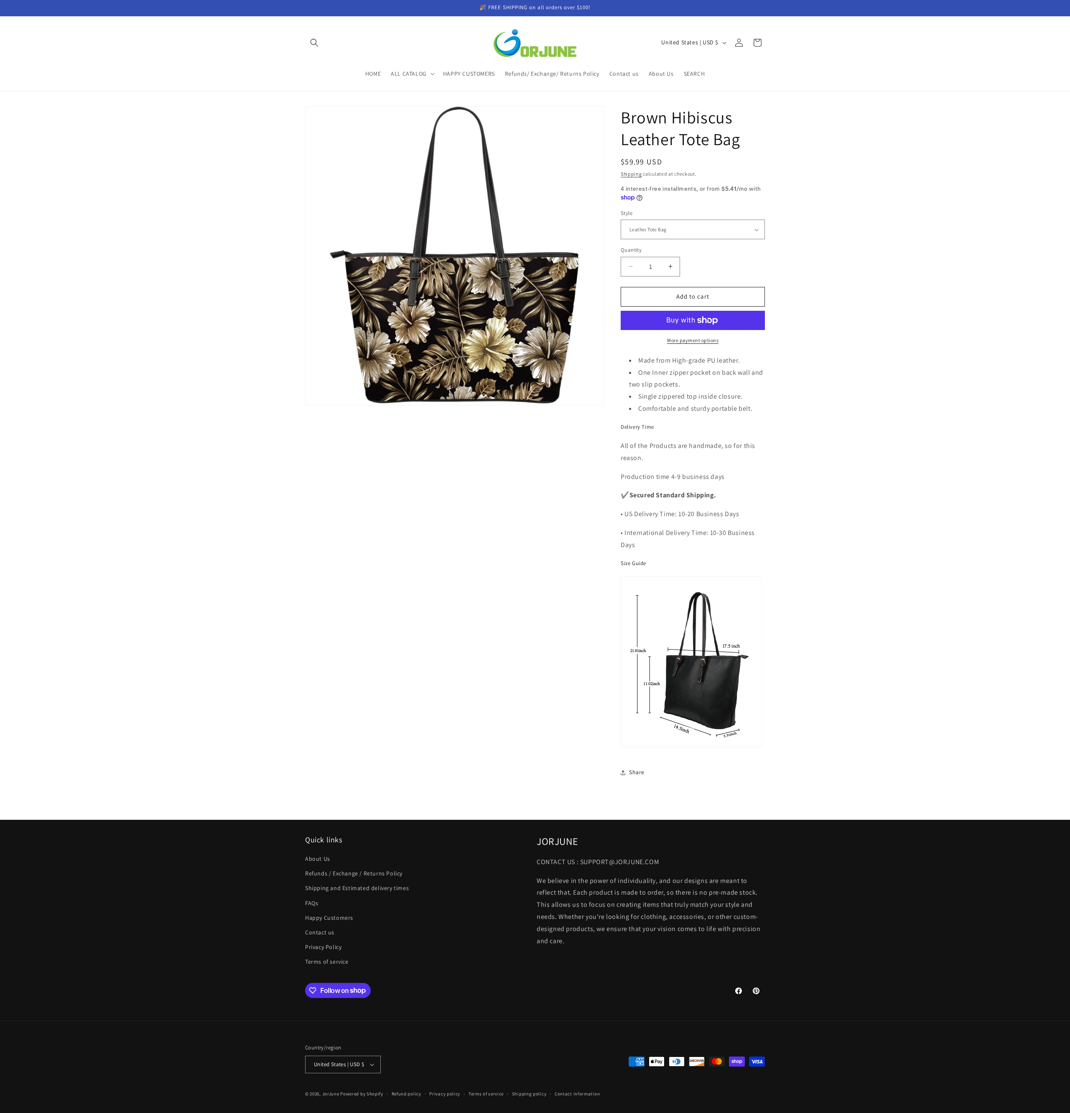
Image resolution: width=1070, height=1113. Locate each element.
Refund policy (406, 1094)
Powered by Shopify (361, 1094)
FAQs (311, 903)
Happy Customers (329, 917)
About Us (317, 858)
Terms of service (327, 961)
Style (626, 213)
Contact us (319, 932)
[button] (314, 42)
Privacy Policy (323, 947)
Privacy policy (444, 1094)
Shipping (631, 174)
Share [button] (637, 772)
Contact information (577, 1094)
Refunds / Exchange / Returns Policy (354, 873)
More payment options (692, 340)
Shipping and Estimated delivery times (357, 888)
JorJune (330, 1094)
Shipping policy (529, 1094)
